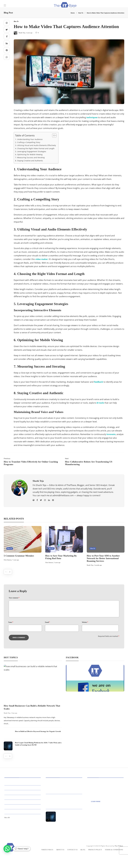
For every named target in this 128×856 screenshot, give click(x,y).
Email (47, 622)
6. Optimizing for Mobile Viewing (28, 154)
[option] (22, 544)
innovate (111, 434)
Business (23, 792)
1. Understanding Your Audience (28, 139)
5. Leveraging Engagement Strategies (30, 151)
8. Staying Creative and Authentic (29, 160)
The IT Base (119, 846)
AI (23, 783)
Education (23, 807)
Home (73, 13)
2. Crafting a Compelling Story (27, 142)
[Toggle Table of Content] (53, 135)
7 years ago (15, 560)
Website (85, 622)
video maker (41, 259)
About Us (60, 850)
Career (23, 797)
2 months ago (98, 565)
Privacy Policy (95, 850)
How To (80, 13)
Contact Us (72, 850)
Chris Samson (8, 560)
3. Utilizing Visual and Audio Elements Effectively (35, 145)
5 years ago (57, 562)
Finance (23, 811)
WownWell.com (100, 829)
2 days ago (14, 713)
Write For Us (47, 850)
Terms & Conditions (114, 850)
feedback (98, 382)
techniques (92, 117)
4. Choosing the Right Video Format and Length (34, 148)
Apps (23, 787)
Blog (82, 850)
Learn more (95, 801)
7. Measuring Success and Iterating (30, 157)
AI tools (100, 402)
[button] (7, 848)
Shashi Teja (90, 565)
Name (10, 622)
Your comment (14, 598)
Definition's (23, 802)
